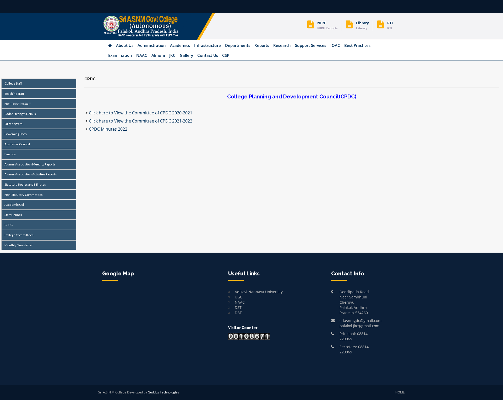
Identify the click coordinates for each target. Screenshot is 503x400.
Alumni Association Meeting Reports (29, 164)
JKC (172, 55)
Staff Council (12, 215)
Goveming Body (15, 134)
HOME (400, 392)
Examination (120, 55)
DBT (238, 312)
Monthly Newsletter (18, 245)
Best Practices (357, 45)
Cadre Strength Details (19, 114)
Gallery (186, 55)
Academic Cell (14, 205)
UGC (238, 297)
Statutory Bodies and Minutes (24, 184)
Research (282, 45)
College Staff (12, 83)
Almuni (158, 55)
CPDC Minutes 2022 (107, 129)
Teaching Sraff (13, 94)
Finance (9, 154)
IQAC (335, 45)
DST (238, 307)
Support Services (310, 45)
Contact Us (207, 55)
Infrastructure (207, 45)
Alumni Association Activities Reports (30, 174)
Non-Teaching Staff (17, 103)
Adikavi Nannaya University (259, 291)
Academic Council (16, 144)
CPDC (8, 225)
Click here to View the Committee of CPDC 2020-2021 (140, 113)
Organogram (13, 124)
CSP (225, 55)
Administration (152, 45)
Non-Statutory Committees (23, 195)
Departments (237, 45)
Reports (261, 45)
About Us (124, 45)
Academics (180, 45)
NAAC (141, 55)
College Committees (18, 235)
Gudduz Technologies (163, 392)
